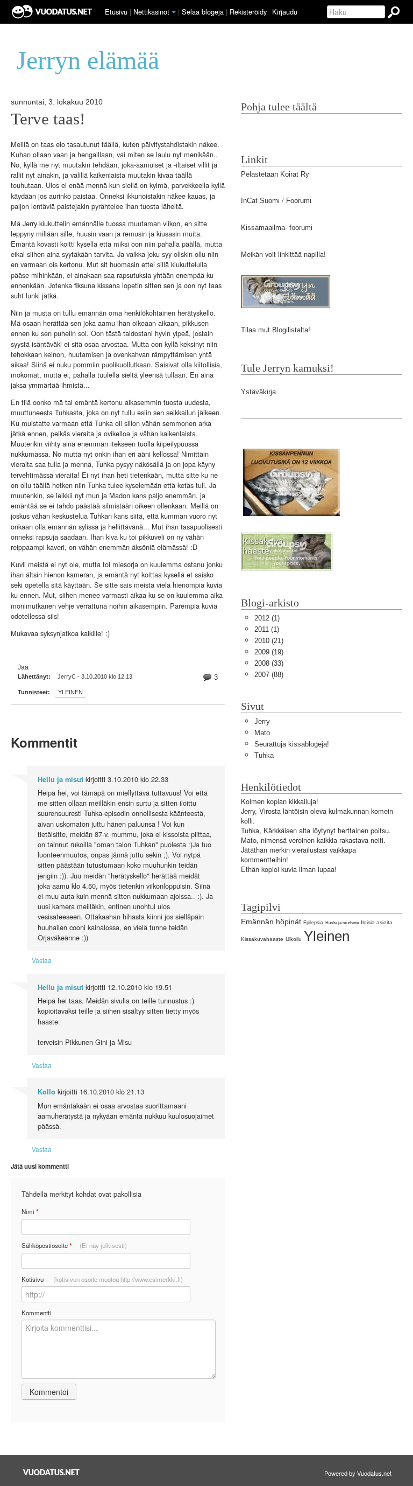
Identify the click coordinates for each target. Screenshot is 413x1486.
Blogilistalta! (291, 330)
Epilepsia (313, 922)
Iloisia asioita (377, 922)
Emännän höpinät (271, 921)
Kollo (46, 1092)
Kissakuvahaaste (262, 939)
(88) (268, 675)
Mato (262, 733)
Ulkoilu (294, 939)
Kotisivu (102, 1279)
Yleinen (70, 692)
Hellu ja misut (60, 779)
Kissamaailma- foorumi (276, 228)
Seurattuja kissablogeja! (291, 744)
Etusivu (116, 11)
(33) (268, 663)
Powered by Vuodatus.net (357, 1473)
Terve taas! (48, 119)
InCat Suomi (260, 201)
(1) (267, 618)
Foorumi (298, 201)
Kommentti (36, 1312)
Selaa (203, 11)
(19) (268, 652)
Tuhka (264, 755)
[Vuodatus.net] (52, 1472)
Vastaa (42, 960)
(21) (268, 641)
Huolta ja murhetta (342, 922)
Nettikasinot (151, 11)
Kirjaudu (284, 11)
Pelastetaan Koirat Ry (275, 174)
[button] (174, 12)
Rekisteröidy (248, 11)
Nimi (30, 1211)
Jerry (262, 721)
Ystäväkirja (258, 392)
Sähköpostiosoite (74, 1245)
